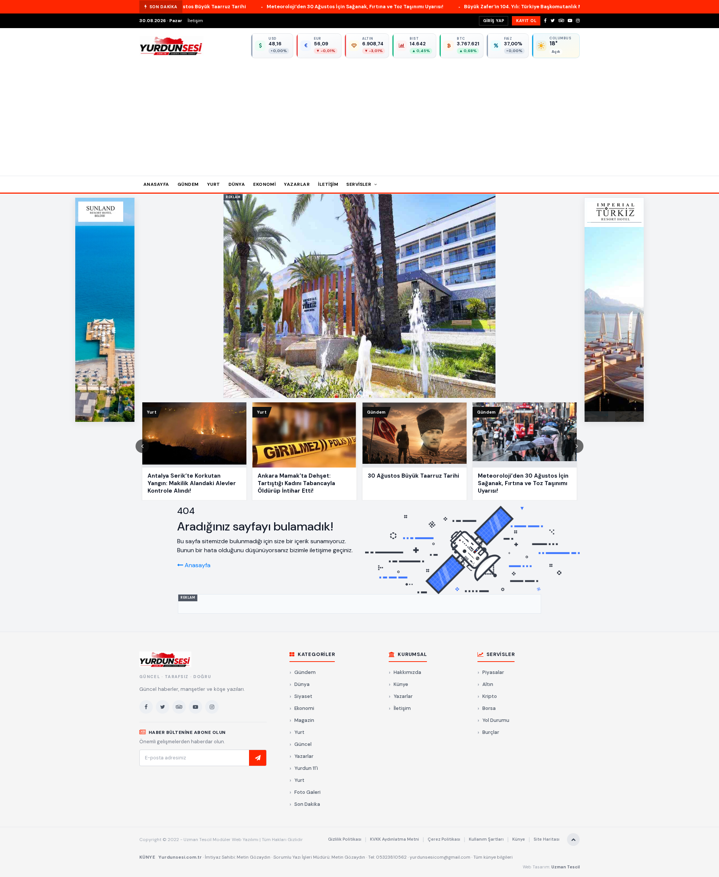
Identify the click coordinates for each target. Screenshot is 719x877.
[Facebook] (545, 20)
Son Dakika (307, 804)
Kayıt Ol (526, 20)
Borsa (489, 708)
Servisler (359, 184)
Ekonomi (264, 184)
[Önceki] (142, 446)
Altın (487, 684)
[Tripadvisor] (561, 20)
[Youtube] (570, 20)
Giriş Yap (493, 20)
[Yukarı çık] (573, 839)
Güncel (303, 744)
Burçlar (490, 732)
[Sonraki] (576, 446)
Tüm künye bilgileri (493, 857)
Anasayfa (156, 184)
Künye (401, 684)
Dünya (236, 184)
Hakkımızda (407, 672)
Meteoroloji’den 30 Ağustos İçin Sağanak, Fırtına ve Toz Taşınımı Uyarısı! (283, 6)
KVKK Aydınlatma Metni (394, 839)
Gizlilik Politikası (344, 839)
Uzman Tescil (565, 867)
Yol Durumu (495, 720)
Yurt (213, 184)
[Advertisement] (359, 114)
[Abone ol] (257, 758)
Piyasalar (493, 672)
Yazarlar (297, 184)
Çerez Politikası (444, 839)
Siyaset (303, 696)
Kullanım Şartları (486, 839)
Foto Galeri (307, 792)
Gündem (188, 184)
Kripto (489, 696)
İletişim (195, 21)
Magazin (304, 720)
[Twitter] (552, 20)
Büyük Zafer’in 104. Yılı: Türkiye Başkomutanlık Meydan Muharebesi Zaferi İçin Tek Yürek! (500, 6)
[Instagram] (578, 20)
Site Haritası (546, 839)
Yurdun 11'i (306, 768)
